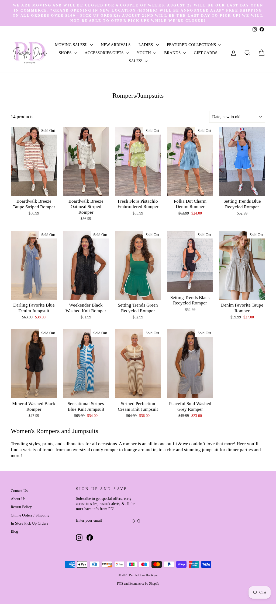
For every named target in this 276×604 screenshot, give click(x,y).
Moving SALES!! (72, 45)
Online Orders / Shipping (30, 515)
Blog (14, 531)
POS (120, 583)
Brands (173, 53)
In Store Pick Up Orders (29, 523)
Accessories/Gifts (105, 53)
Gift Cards (205, 53)
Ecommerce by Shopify (144, 583)
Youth (144, 53)
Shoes (66, 53)
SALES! (136, 61)
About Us (18, 499)
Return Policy (21, 507)
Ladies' (147, 45)
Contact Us (19, 491)
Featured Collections (192, 45)
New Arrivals (115, 45)
